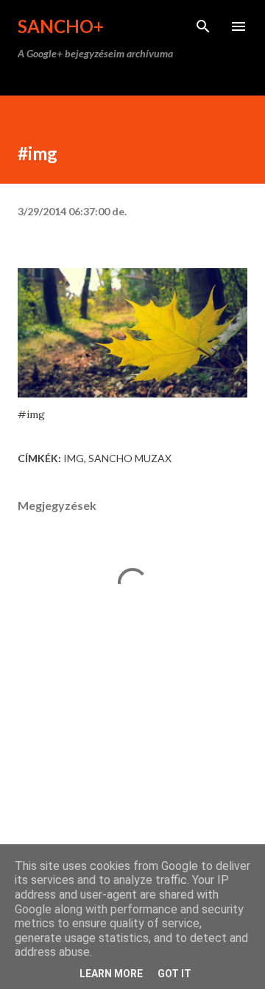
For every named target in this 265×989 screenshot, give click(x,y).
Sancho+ (61, 26)
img (73, 458)
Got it (174, 973)
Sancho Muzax (130, 458)
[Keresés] (203, 26)
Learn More (111, 973)
